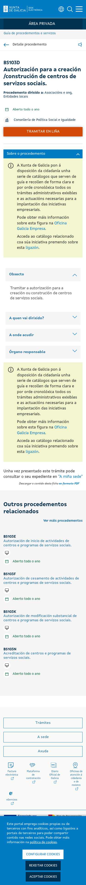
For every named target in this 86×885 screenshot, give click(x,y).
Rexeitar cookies (43, 865)
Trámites (43, 723)
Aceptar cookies (43, 876)
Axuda (43, 751)
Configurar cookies (43, 854)
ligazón (32, 248)
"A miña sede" (70, 477)
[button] (70, 9)
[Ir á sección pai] (6, 45)
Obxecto (16, 274)
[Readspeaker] (80, 44)
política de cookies (43, 842)
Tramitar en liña (43, 131)
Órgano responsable (27, 352)
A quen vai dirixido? (26, 318)
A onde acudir (21, 335)
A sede (43, 737)
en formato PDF (69, 483)
